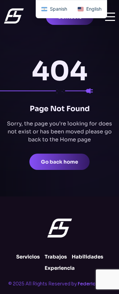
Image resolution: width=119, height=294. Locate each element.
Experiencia (60, 268)
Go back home (59, 162)
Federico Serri (94, 284)
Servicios (28, 257)
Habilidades (87, 257)
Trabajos (56, 257)
